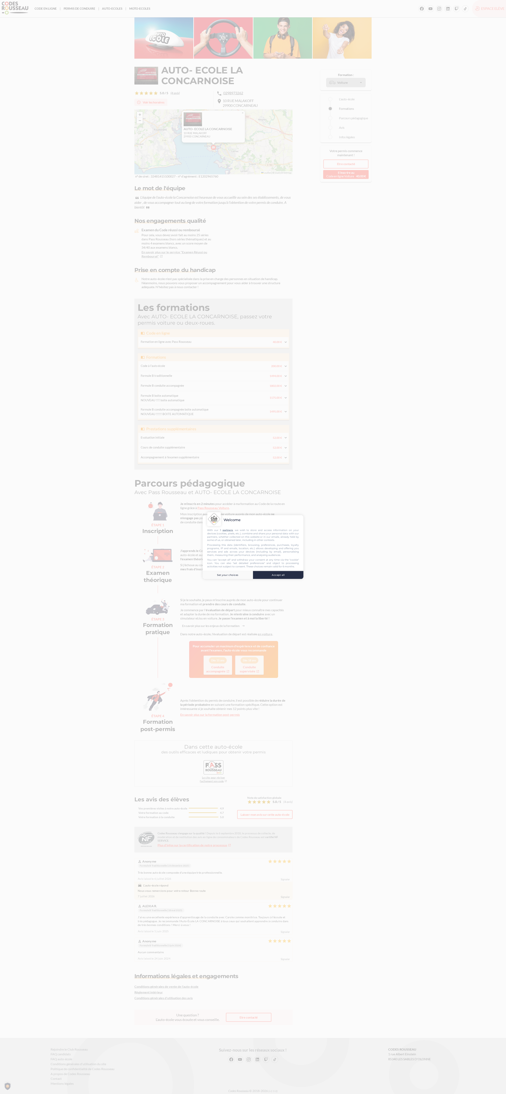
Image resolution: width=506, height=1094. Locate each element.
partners (228, 530)
